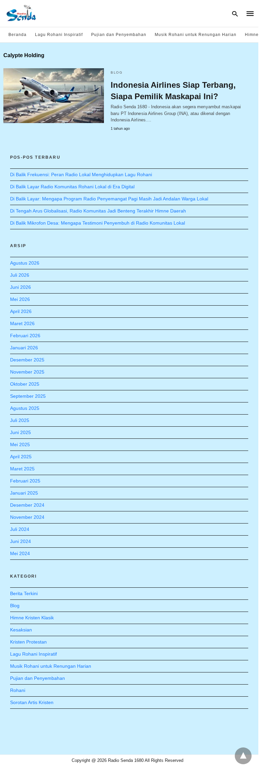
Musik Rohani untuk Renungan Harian (195, 34)
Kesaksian (21, 629)
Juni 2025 (20, 432)
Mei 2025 (20, 444)
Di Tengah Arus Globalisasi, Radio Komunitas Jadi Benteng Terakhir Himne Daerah (98, 211)
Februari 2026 (25, 335)
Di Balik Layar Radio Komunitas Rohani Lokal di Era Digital (72, 186)
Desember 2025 (27, 359)
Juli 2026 (19, 275)
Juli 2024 (19, 529)
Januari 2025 (24, 493)
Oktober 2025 (24, 384)
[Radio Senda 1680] (21, 12)
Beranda (17, 34)
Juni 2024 (20, 541)
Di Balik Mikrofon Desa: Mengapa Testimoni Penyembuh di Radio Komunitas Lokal (97, 223)
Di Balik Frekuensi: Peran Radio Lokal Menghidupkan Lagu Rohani (81, 174)
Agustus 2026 (24, 263)
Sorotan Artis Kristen (31, 702)
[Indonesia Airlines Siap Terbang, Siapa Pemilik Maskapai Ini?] (53, 95)
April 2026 (21, 311)
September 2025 (28, 396)
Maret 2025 (22, 468)
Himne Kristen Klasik (32, 617)
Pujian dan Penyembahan (118, 34)
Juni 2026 (20, 287)
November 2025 (27, 372)
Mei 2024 (20, 553)
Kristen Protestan (28, 642)
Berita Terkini (24, 593)
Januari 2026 (24, 347)
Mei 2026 (20, 299)
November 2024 (27, 517)
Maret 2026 (22, 323)
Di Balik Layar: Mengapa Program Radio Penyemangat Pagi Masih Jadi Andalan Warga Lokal (109, 198)
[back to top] (243, 755)
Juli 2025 (19, 420)
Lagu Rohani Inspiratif (59, 34)
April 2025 (21, 456)
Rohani (17, 690)
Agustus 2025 (24, 408)
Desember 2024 (27, 505)
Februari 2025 (25, 480)
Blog (116, 72)
